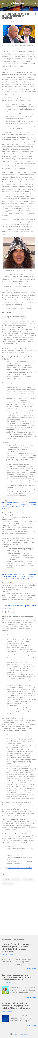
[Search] (35, 4)
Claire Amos (19, 3)
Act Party (6, 880)
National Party (8, 884)
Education (16, 880)
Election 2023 (28, 880)
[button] (35, 14)
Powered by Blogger (20, 1034)
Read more (31, 969)
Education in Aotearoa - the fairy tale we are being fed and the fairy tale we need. (16, 977)
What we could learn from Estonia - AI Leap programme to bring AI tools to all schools (16, 1005)
